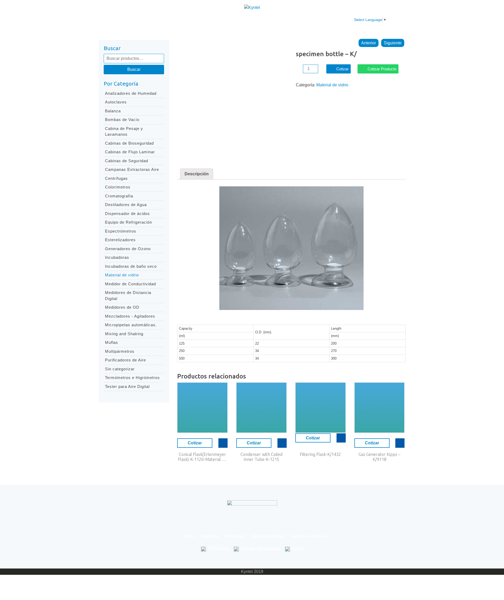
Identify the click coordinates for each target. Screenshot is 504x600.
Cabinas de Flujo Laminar (130, 152)
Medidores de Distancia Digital (128, 295)
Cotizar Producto (382, 69)
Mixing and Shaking (124, 333)
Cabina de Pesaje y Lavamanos (124, 131)
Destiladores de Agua (126, 204)
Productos (211, 20)
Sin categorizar (120, 369)
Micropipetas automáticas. (131, 325)
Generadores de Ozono (128, 248)
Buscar (133, 69)
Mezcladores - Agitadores (130, 316)
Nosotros (184, 20)
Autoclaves (116, 102)
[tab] (196, 174)
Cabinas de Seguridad (126, 161)
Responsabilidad (246, 20)
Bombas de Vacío (122, 119)
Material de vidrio (122, 275)
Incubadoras (117, 257)
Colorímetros (117, 187)
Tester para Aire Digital (127, 386)
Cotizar (342, 69)
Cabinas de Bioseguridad (129, 143)
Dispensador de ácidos (127, 213)
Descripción (197, 174)
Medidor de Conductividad (130, 284)
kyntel (297, 548)
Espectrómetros (120, 231)
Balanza (113, 111)
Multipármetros (119, 351)
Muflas (111, 342)
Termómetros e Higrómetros (132, 377)
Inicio (161, 20)
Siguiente (393, 43)
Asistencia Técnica (289, 20)
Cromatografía (119, 196)
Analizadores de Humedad (130, 93)
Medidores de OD (122, 307)
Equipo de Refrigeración (128, 222)
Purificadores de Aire (125, 360)
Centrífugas (116, 178)
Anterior (368, 43)
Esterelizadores (120, 240)
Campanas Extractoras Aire (132, 169)
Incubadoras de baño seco (131, 266)
